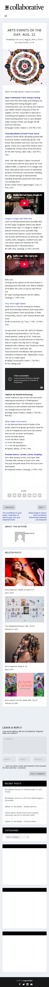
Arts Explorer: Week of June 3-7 (19, 590)
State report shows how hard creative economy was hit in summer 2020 (21, 814)
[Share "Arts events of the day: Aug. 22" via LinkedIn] (29, 495)
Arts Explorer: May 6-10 (16, 666)
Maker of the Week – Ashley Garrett (21, 806)
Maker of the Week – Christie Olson (20, 821)
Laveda (23, 454)
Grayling (38, 454)
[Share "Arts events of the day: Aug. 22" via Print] (39, 495)
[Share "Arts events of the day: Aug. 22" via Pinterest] (24, 495)
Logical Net (28, 980)
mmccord (19, 39)
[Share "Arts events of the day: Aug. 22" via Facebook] (9, 495)
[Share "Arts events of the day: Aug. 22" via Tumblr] (19, 495)
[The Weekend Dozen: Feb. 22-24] (24, 609)
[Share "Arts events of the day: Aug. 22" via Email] (34, 495)
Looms (30, 454)
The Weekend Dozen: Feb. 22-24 (20, 626)
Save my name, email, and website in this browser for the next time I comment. (24, 767)
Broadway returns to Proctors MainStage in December (24, 799)
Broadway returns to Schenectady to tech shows (23, 790)
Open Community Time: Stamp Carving (22, 97)
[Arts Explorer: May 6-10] (24, 648)
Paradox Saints (12, 454)
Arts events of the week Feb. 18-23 (21, 700)
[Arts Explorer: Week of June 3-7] (24, 572)
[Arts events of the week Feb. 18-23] (24, 685)
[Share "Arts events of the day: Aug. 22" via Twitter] (14, 495)
